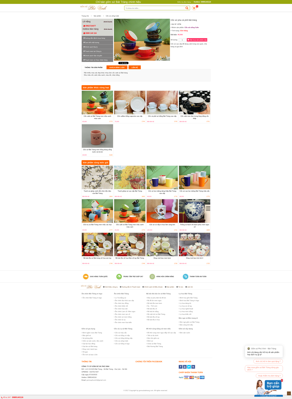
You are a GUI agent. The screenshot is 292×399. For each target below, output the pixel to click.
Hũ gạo (85, 352)
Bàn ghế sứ (86, 335)
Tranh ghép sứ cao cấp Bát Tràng (130, 191)
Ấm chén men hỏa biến (123, 322)
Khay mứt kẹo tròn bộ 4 (194, 258)
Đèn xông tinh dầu (186, 325)
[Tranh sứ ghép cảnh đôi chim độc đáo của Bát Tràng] (97, 177)
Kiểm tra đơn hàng (184, 2)
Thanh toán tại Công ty (93, 51)
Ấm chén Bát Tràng (121, 294)
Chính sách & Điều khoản (153, 287)
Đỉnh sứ (150, 341)
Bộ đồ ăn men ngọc (154, 300)
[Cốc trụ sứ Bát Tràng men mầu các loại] (97, 211)
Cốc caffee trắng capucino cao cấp (129, 116)
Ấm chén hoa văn (121, 309)
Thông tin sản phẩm (93, 67)
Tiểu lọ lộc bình (152, 335)
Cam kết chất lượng (92, 42)
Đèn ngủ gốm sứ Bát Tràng (189, 322)
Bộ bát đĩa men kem (154, 303)
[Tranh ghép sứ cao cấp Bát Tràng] (129, 177)
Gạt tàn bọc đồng (88, 344)
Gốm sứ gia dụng (88, 329)
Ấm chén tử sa (120, 320)
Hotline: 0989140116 (202, 2)
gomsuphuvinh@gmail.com (96, 380)
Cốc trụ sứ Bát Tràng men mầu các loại (97, 224)
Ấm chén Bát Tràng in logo (92, 294)
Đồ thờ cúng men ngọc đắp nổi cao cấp (161, 333)
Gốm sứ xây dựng (186, 329)
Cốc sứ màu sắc (121, 333)
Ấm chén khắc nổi (121, 306)
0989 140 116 (91, 33)
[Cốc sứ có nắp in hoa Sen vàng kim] (162, 211)
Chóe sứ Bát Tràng (154, 344)
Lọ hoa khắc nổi (185, 314)
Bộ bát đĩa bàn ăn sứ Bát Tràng (158, 294)
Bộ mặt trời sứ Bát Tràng (156, 314)
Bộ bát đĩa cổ (152, 309)
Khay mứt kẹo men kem (162, 258)
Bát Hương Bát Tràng (155, 346)
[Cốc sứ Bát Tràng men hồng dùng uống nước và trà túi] (97, 136)
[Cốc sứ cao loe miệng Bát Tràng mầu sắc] (194, 177)
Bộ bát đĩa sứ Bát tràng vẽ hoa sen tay (97, 258)
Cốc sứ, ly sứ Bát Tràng (123, 329)
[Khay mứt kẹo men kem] (162, 244)
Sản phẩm (97, 16)
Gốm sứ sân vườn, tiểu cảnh (92, 341)
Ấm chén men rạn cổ (122, 314)
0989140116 (17, 397)
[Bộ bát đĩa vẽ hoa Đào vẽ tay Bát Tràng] (129, 244)
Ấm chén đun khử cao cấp (124, 300)
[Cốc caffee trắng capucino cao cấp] (129, 102)
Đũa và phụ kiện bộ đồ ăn (156, 298)
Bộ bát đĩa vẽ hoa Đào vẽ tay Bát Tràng (130, 258)
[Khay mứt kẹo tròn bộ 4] (194, 244)
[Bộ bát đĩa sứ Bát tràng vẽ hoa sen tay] (97, 244)
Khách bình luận (117, 67)
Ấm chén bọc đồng (122, 303)
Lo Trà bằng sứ (120, 298)
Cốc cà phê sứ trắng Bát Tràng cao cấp (162, 116)
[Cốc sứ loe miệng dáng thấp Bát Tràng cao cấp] (162, 177)
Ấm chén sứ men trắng (123, 317)
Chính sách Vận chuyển (93, 56)
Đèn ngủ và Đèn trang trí (188, 318)
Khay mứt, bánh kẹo (89, 349)
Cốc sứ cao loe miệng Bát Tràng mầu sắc (195, 191)
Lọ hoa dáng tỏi (185, 303)
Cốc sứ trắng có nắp (122, 335)
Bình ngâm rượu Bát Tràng (92, 333)
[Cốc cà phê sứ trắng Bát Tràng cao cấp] (162, 102)
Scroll (289, 393)
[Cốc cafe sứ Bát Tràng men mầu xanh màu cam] (97, 102)
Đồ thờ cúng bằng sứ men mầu (158, 329)
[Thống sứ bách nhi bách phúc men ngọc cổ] (194, 211)
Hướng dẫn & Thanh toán (131, 287)
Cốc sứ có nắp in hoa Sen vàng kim (162, 224)
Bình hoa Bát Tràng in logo (189, 300)
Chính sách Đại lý (91, 47)
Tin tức (180, 287)
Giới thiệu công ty (111, 287)
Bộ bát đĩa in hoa (153, 320)
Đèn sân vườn (184, 333)
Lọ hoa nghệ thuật (186, 309)
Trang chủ (85, 16)
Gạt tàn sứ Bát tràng (89, 346)
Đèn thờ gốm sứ (153, 338)
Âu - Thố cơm (152, 306)
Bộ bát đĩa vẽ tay (153, 317)
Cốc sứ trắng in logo (122, 344)
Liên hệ (135, 67)
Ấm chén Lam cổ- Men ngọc (125, 311)
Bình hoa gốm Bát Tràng (188, 298)
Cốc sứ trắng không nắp (123, 338)
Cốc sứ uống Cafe (112, 16)
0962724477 (90, 26)
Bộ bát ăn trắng (153, 311)
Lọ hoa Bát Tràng (185, 294)
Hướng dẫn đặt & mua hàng (95, 38)
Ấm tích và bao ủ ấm (90, 355)
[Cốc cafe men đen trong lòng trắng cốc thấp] (194, 102)
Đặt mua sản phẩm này (198, 40)
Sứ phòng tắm (87, 338)
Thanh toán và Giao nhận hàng (96, 60)
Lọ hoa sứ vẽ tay (185, 306)
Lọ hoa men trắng (186, 311)
